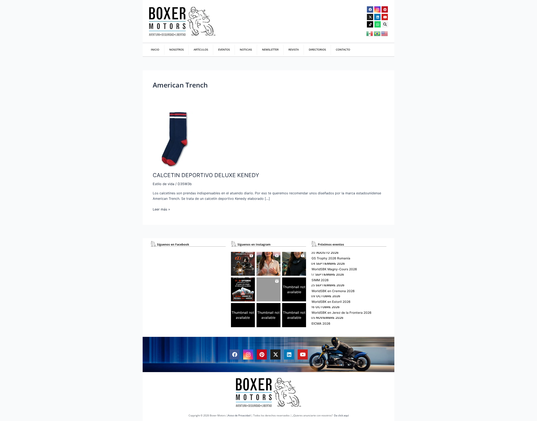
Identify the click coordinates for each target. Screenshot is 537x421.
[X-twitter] (370, 17)
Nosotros (176, 49)
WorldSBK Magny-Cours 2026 (334, 269)
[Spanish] (370, 33)
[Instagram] (377, 9)
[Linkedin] (377, 17)
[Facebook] (370, 9)
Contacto (343, 49)
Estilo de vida (163, 184)
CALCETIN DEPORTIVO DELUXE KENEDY (206, 175)
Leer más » (161, 209)
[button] (385, 24)
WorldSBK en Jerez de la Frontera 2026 (341, 313)
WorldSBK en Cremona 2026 (333, 291)
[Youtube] (385, 17)
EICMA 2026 (321, 324)
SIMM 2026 (320, 280)
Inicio (155, 49)
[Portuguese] (377, 33)
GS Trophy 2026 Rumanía (331, 258)
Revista (293, 49)
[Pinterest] (385, 9)
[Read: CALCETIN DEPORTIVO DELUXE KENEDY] (178, 138)
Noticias (246, 49)
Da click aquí (341, 415)
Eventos (224, 49)
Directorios (317, 49)
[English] (384, 33)
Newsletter (270, 49)
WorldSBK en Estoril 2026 (331, 302)
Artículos (201, 49)
